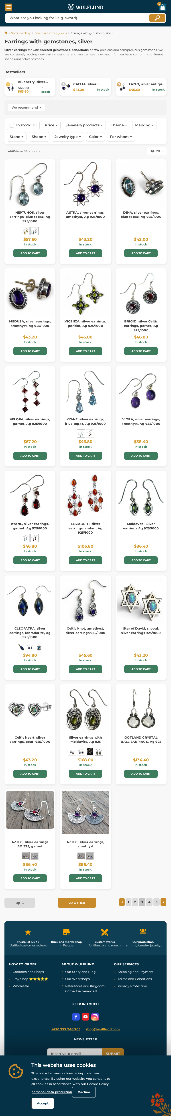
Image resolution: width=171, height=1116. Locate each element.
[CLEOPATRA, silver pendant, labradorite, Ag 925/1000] (21, 647)
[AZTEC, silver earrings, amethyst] (35, 856)
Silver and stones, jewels (51, 33)
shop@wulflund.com (103, 1029)
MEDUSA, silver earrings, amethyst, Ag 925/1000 (30, 323)
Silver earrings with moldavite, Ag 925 (85, 739)
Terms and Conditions (135, 979)
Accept (43, 1103)
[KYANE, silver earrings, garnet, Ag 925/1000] (90, 433)
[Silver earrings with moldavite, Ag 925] (99, 752)
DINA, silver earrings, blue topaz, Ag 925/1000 (141, 215)
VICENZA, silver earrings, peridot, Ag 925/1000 (85, 323)
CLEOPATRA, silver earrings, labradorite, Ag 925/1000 (30, 632)
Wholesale (21, 986)
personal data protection (51, 1092)
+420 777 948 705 (65, 1029)
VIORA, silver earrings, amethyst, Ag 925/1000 (141, 421)
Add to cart (30, 253)
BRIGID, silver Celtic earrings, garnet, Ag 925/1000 (141, 325)
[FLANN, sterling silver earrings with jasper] (72, 752)
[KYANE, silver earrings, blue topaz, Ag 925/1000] (81, 433)
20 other (77, 903)
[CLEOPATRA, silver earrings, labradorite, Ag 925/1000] (30, 647)
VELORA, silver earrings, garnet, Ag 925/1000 (30, 421)
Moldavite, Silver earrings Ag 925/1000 (141, 526)
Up (18, 903)
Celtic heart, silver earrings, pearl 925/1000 (30, 739)
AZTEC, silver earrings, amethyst (85, 844)
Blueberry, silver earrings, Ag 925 (31, 84)
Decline (84, 1092)
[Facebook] (76, 1017)
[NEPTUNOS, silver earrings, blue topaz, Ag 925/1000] (35, 231)
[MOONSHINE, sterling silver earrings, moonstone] (90, 752)
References (73, 986)
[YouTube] (85, 1017)
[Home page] (6, 33)
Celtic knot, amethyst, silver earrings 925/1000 (86, 630)
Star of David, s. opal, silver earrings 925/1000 (141, 630)
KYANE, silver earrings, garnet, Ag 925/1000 (30, 526)
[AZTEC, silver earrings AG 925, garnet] (26, 856)
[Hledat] (157, 18)
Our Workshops (77, 979)
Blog (92, 972)
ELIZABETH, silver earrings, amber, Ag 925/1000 (85, 528)
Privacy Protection (132, 986)
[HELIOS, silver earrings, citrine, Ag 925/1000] (26, 231)
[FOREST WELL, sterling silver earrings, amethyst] (81, 752)
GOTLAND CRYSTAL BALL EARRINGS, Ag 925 (141, 739)
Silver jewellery (21, 33)
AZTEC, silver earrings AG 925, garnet (30, 844)
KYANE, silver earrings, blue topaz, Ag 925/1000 (85, 421)
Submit (113, 1054)
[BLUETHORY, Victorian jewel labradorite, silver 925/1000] (39, 647)
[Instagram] (95, 1017)
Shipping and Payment (136, 972)
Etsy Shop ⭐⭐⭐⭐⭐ (30, 979)
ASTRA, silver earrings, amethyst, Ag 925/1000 (85, 215)
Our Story (73, 972)
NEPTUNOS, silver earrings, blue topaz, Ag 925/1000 (30, 217)
